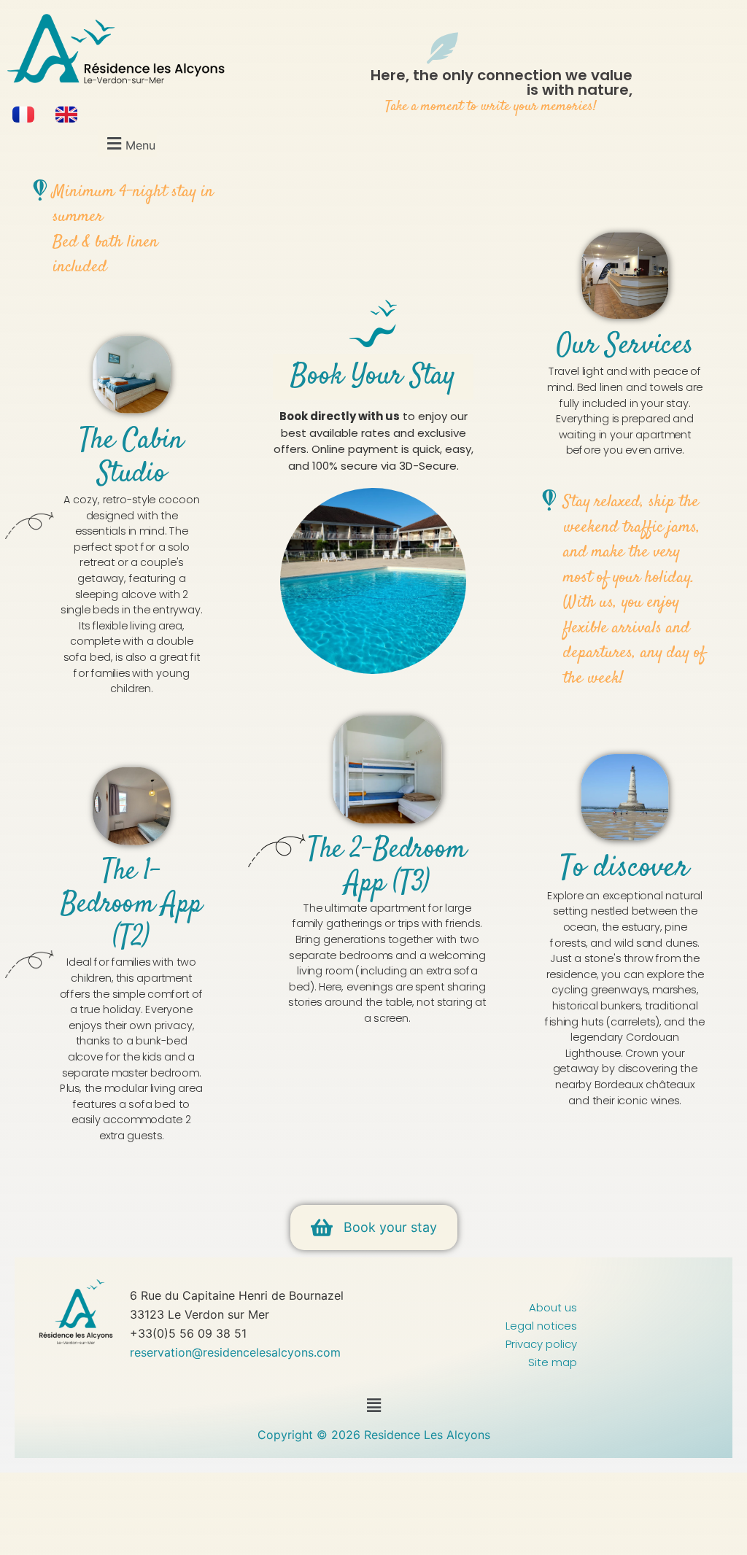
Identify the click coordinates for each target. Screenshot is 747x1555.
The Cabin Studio (132, 458)
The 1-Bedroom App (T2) (131, 905)
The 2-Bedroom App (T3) (387, 867)
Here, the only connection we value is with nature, (501, 82)
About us (553, 1307)
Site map (552, 1362)
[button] (129, 143)
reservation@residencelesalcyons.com (237, 1352)
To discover (624, 869)
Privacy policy (541, 1344)
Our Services (624, 347)
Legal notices (541, 1325)
